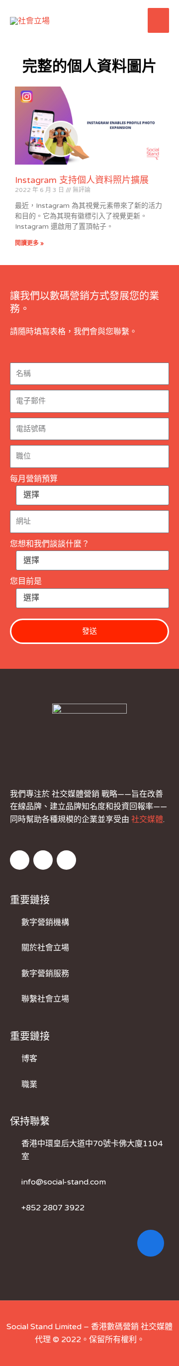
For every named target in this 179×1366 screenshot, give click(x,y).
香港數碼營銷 (115, 1327)
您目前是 (26, 581)
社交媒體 (147, 819)
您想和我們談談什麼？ (50, 544)
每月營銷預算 (34, 479)
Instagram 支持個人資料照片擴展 (82, 180)
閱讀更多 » (29, 243)
